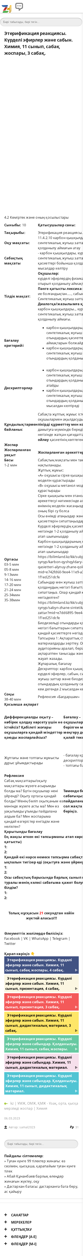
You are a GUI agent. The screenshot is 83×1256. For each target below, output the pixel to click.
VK (26, 938)
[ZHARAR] (6, 6)
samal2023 (27, 1127)
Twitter (10, 943)
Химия (41, 1108)
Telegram (59, 938)
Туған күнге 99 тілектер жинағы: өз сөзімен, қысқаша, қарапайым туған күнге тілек (40, 1166)
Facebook (12, 938)
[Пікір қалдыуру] (19, 6)
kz (12, 1103)
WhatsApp (40, 938)
